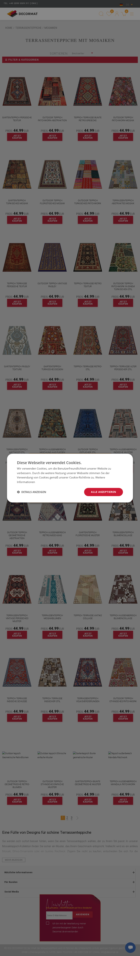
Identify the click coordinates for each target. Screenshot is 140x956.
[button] (31, 492)
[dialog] (70, 478)
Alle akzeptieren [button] (103, 492)
